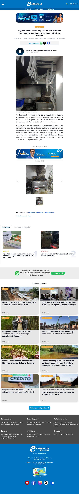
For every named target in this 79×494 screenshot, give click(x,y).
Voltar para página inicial (39, 408)
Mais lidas (6, 227)
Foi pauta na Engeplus (22, 227)
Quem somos (6, 419)
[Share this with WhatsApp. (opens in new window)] (41, 43)
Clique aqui (58, 273)
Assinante (50, 9)
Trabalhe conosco (60, 419)
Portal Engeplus (33, 419)
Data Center (39, 9)
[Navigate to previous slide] (17, 181)
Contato (4, 431)
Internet (28, 9)
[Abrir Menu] (3, 4)
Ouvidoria (31, 431)
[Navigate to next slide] (61, 181)
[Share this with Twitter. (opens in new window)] (44, 43)
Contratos (57, 431)
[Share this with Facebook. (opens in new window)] (48, 43)
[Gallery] (39, 181)
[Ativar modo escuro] (67, 4)
